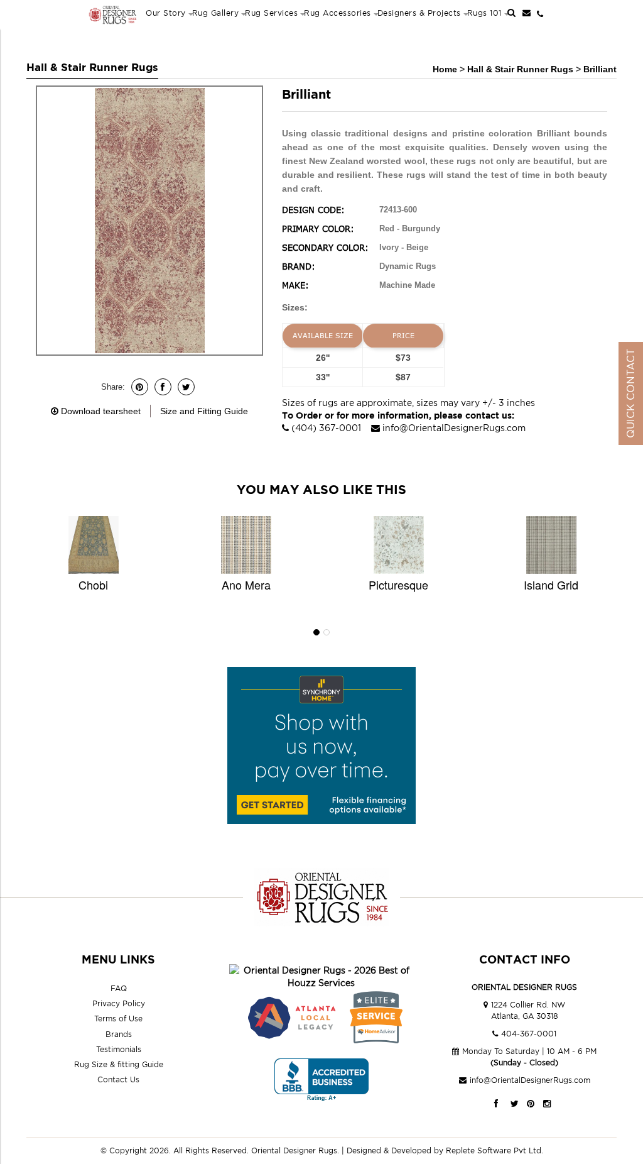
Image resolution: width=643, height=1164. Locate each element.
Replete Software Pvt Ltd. (494, 1150)
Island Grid (551, 584)
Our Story (166, 13)
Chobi (93, 584)
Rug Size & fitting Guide (118, 1064)
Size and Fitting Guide (204, 411)
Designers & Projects (419, 13)
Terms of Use (118, 1018)
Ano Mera (246, 584)
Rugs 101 (484, 13)
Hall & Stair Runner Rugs (521, 69)
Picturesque (398, 584)
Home (445, 69)
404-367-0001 (528, 1033)
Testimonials (118, 1049)
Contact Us (118, 1079)
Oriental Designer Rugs (294, 1150)
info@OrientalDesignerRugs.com (454, 427)
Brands (118, 1034)
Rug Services (271, 13)
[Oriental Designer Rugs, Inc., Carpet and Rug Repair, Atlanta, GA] (321, 1080)
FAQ (119, 988)
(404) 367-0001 (326, 427)
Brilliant (600, 69)
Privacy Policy (118, 1003)
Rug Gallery (215, 13)
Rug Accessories (337, 13)
